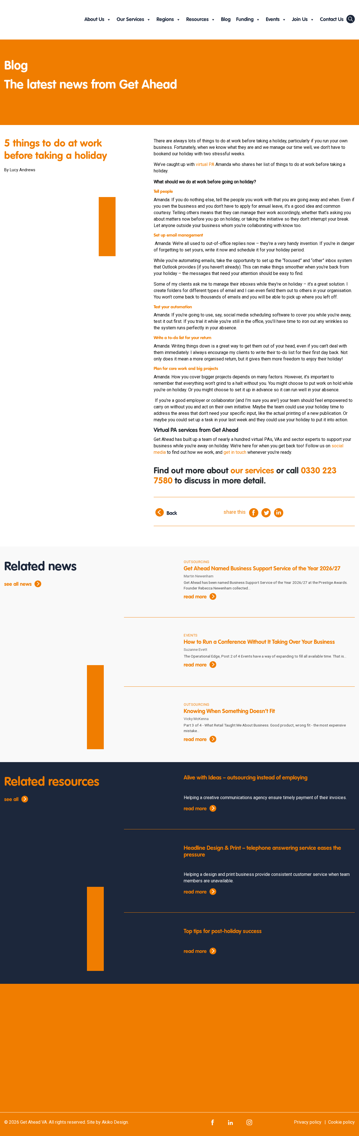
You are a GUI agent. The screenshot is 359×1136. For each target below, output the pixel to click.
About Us (94, 19)
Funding (245, 19)
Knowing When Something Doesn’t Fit (230, 711)
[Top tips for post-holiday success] (149, 949)
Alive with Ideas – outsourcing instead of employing (245, 778)
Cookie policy (341, 1122)
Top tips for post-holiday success (223, 931)
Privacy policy (307, 1122)
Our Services (130, 19)
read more (195, 597)
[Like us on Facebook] (212, 1122)
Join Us (300, 19)
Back (172, 513)
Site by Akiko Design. (108, 1122)
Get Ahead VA (33, 1122)
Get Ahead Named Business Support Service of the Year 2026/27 (262, 569)
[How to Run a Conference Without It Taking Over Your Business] (149, 654)
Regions (165, 19)
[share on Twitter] (266, 512)
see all (11, 799)
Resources (197, 19)
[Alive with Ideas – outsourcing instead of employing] (149, 796)
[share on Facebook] (253, 512)
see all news (18, 584)
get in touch (235, 452)
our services (252, 471)
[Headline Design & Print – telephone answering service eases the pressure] (149, 866)
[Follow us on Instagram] (249, 1122)
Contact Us (332, 19)
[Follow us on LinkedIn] (230, 1122)
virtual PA (205, 164)
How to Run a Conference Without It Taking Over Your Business (259, 642)
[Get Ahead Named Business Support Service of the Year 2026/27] (149, 580)
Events (273, 19)
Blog (226, 19)
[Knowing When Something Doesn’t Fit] (149, 723)
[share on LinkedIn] (278, 512)
